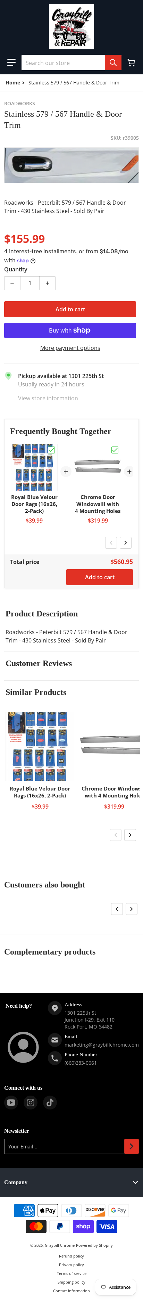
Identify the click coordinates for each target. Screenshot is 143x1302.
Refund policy (71, 1256)
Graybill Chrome (60, 1245)
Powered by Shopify (94, 1245)
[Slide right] (126, 543)
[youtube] (11, 1102)
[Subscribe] (131, 1146)
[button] (11, 62)
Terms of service (71, 1273)
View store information (48, 398)
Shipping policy (71, 1282)
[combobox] (71, 62)
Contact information (71, 1290)
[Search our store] (113, 62)
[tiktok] (50, 1102)
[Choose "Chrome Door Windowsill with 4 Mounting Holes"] (114, 450)
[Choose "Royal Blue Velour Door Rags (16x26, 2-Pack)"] (51, 450)
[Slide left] (111, 543)
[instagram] (30, 1102)
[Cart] (131, 62)
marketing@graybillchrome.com (102, 1044)
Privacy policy (71, 1264)
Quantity (15, 269)
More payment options (70, 348)
